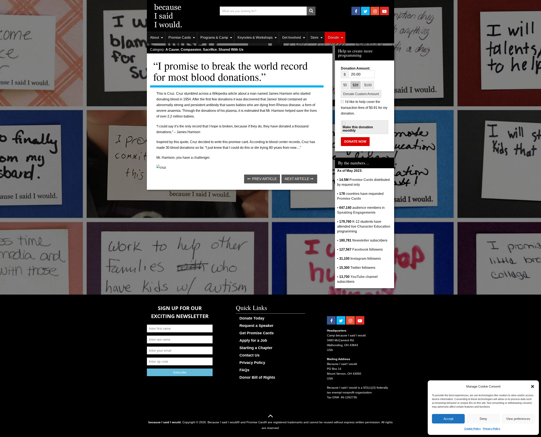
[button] (532, 386)
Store (314, 37)
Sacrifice (210, 49)
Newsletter (360, 240)
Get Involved (291, 37)
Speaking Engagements (356, 212)
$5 (345, 85)
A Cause (172, 49)
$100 (368, 85)
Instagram (358, 258)
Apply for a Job (253, 340)
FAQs (244, 370)
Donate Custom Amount (361, 94)
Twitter (355, 267)
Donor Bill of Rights (257, 377)
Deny (483, 419)
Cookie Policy (472, 428)
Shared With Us (231, 49)
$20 (355, 85)
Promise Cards (179, 37)
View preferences (518, 419)
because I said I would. (165, 422)
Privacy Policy (491, 428)
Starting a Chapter (255, 348)
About (154, 37)
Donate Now (355, 141)
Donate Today (251, 318)
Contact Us (249, 355)
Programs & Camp (214, 37)
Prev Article (264, 179)
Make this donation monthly (358, 129)
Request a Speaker (256, 326)
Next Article (297, 179)
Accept (448, 419)
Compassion (191, 49)
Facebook (360, 249)
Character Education (373, 226)
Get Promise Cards (256, 333)
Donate (333, 37)
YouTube (357, 277)
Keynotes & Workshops (255, 37)
